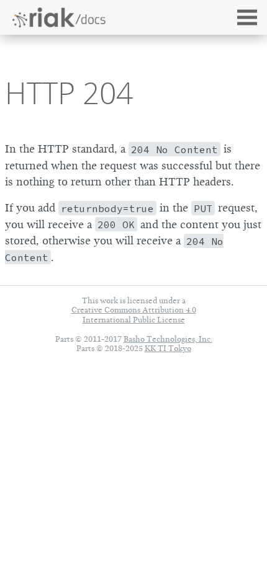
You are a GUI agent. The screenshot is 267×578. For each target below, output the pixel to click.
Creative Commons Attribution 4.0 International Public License (133, 314)
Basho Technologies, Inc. (168, 339)
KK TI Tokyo (168, 348)
